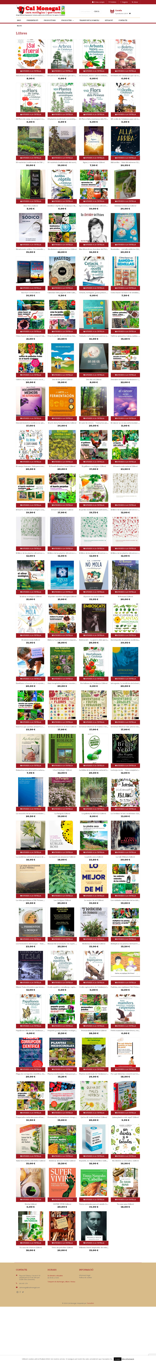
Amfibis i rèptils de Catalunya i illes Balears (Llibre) (69, 206)
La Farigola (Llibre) (62, 813)
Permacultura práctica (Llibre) (93, 1030)
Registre (125, 2)
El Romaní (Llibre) (125, 596)
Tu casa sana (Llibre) (125, 1204)
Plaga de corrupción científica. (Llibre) (32, 1074)
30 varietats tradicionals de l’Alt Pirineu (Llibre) (36, 162)
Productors (50, 20)
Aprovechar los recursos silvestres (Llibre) (97, 206)
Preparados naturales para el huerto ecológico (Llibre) (38, 1117)
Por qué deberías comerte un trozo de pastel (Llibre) (132, 1074)
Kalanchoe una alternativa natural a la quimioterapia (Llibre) (41, 770)
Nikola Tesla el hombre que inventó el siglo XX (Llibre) (38, 987)
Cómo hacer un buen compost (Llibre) (31, 336)
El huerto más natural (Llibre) (125, 466)
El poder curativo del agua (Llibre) (62, 596)
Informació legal (84, 1275)
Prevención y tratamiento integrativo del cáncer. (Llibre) (72, 1117)
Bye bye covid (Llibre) (30, 292)
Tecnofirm (90, 1303)
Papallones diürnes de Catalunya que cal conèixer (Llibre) (39, 1030)
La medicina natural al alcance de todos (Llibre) (35, 857)
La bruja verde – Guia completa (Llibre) (127, 770)
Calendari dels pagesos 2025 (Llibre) (62, 292)
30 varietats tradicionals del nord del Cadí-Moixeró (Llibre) (72, 162)
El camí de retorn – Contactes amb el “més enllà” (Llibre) (102, 423)
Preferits (113, 2)
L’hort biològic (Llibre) (62, 770)
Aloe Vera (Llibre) (30, 206)
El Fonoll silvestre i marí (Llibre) (62, 466)
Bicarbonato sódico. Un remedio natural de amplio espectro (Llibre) (44, 249)
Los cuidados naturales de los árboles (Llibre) (129, 900)
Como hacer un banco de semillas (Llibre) (128, 292)
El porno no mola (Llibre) (94, 596)
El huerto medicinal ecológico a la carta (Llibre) (35, 510)
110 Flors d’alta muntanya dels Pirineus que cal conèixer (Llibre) (105, 119)
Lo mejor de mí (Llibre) (93, 900)
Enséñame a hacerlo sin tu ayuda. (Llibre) (33, 683)
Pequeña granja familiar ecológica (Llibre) (65, 1030)
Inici (19, 20)
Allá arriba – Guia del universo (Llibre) (126, 162)
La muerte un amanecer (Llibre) (62, 857)
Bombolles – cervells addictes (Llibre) (126, 249)
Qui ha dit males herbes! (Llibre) (94, 1117)
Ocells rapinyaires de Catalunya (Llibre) (95, 987)
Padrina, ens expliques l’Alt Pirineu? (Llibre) (129, 987)
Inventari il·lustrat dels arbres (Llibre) (126, 727)
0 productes (121, 13)
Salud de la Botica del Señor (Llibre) (30, 1161)
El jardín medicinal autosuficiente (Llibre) (96, 510)
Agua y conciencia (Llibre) (94, 162)
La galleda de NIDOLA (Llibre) (94, 813)
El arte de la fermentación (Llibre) (62, 423)
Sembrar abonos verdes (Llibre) (62, 1161)
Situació (109, 20)
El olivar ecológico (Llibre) (30, 596)
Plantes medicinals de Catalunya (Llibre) (95, 1074)
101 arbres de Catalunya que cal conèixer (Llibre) (68, 75)
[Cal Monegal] (40, 10)
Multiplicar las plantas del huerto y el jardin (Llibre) (132, 944)
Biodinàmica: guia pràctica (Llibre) (62, 249)
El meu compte (99, 2)
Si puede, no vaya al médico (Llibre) (94, 1161)
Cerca (96, 12)
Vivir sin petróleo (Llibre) (62, 1247)
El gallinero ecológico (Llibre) (94, 466)
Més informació (128, 1359)
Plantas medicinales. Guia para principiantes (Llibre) (69, 1074)
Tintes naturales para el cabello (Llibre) (95, 1204)
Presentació (32, 20)
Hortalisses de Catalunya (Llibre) (93, 683)
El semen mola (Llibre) (30, 640)
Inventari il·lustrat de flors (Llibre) (62, 727)
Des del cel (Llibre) (93, 379)
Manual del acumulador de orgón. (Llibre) (65, 944)
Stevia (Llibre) (31, 1204)
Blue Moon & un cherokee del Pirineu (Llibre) (97, 249)
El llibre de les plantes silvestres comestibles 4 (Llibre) (101, 553)
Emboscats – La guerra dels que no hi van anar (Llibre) (101, 640)
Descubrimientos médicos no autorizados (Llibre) (36, 423)
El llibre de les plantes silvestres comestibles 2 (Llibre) (38, 553)
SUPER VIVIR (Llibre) (62, 1204)
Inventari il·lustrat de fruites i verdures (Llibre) (98, 727)
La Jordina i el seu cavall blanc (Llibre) (126, 813)
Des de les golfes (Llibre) (62, 379)
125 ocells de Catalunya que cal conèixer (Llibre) (130, 119)
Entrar (136, 2)
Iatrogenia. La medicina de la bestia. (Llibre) (129, 683)
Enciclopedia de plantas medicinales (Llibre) (129, 640)
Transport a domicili (89, 20)
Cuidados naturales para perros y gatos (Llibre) (98, 336)
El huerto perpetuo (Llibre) (62, 510)
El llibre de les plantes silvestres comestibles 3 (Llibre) (70, 553)
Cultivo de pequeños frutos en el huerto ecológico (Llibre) (40, 379)
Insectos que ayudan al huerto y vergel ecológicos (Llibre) (40, 727)
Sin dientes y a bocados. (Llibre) (125, 1161)
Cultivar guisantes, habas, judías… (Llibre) (128, 336)
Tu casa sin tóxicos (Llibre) (31, 1247)
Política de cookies (85, 1277)
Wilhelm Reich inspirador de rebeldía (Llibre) (98, 1247)
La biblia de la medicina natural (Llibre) (95, 770)
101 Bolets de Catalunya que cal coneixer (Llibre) (130, 75)
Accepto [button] (117, 1359)
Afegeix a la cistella (31, 71)
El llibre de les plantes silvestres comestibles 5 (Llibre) (133, 553)
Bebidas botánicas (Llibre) (125, 206)
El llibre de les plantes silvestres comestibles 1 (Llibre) (133, 510)
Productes (66, 20)
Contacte (123, 20)
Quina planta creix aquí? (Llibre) (125, 1117)
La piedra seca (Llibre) (94, 857)
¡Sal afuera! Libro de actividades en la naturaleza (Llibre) (39, 75)
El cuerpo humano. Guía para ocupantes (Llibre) (35, 466)
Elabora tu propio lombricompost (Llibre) (65, 640)
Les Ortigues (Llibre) (62, 900)
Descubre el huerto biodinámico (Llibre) (127, 379)
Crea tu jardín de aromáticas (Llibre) (63, 336)
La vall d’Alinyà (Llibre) (125, 857)
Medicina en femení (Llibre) (93, 944)
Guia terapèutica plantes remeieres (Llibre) (65, 683)
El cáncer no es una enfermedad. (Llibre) (127, 423)
